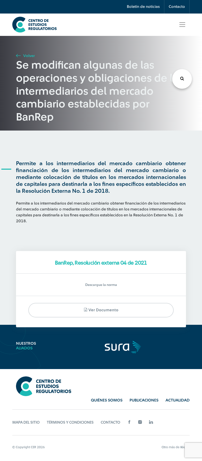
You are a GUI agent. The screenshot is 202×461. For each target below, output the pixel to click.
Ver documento (102, 310)
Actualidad (178, 400)
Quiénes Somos (106, 400)
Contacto (177, 7)
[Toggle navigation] (182, 24)
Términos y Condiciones (70, 422)
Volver (28, 56)
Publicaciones (144, 400)
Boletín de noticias (143, 7)
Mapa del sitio (26, 422)
